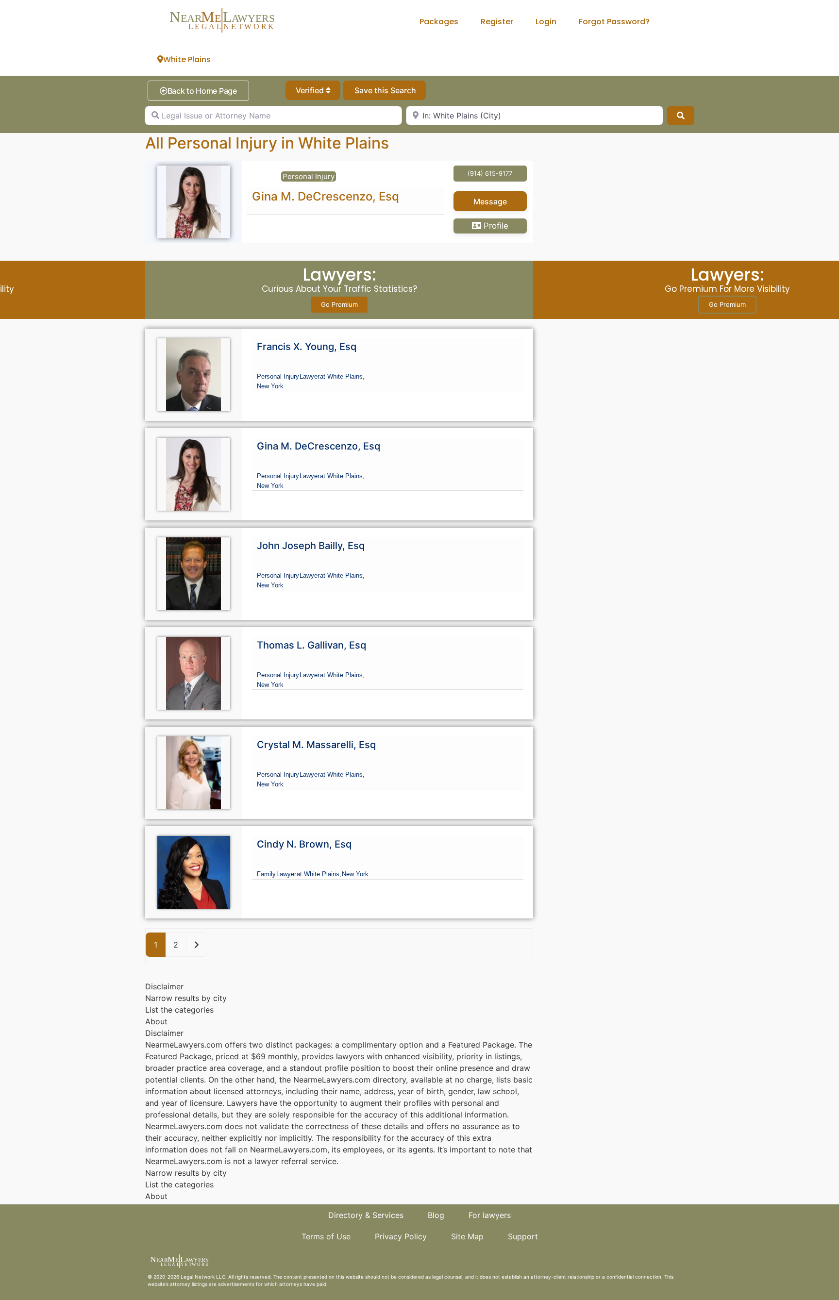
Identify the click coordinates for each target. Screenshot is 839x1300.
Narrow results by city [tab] (186, 998)
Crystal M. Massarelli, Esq (316, 744)
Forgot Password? (614, 21)
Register (497, 21)
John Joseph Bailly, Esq (311, 545)
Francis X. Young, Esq (306, 346)
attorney (180, 1284)
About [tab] (156, 1021)
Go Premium (339, 304)
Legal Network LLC (203, 1277)
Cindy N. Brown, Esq (304, 844)
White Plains (187, 59)
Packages (439, 21)
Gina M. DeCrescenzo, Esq (325, 196)
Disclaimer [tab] (164, 986)
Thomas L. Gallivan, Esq (311, 645)
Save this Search (384, 90)
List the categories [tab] (179, 1010)
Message (490, 201)
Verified (311, 90)
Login (546, 21)
